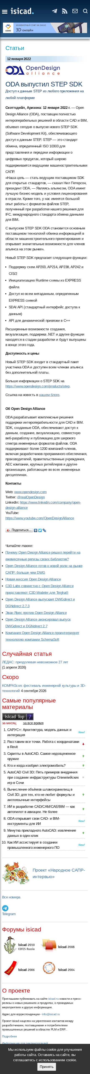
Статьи (14, 48)
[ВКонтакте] (35, 529)
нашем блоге (49, 395)
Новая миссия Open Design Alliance (33, 579)
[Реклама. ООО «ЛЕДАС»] (45, 28)
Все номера (11, 897)
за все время (33, 723)
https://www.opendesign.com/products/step (37, 386)
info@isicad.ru (51, 1014)
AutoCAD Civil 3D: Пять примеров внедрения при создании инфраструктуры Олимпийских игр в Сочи (43, 777)
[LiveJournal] (44, 529)
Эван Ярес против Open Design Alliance (36, 613)
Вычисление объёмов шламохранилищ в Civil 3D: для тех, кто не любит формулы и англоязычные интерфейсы (41, 794)
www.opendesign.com (30, 492)
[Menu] (4, 12)
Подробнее (9, 1036)
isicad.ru (53, 998)
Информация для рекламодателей (25, 1043)
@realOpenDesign (31, 497)
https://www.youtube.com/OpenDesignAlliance (39, 518)
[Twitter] (40, 529)
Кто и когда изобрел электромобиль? (36, 766)
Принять (47, 1067)
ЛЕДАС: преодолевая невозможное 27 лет (35, 662)
